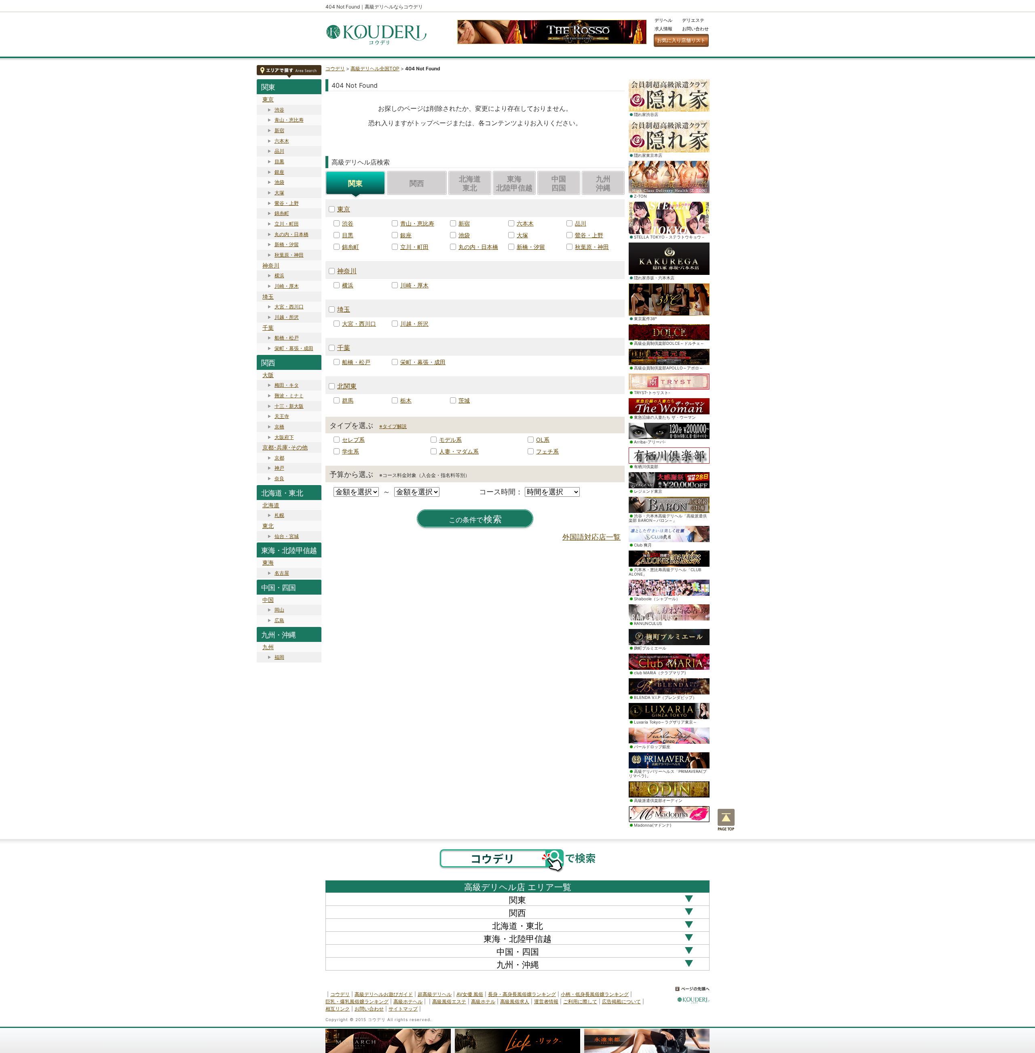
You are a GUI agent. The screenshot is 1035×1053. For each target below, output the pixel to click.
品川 (279, 151)
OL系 (542, 439)
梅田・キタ (287, 385)
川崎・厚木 (287, 286)
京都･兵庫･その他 (285, 447)
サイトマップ (403, 1009)
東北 (268, 525)
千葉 (268, 327)
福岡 (279, 657)
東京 (268, 99)
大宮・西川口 (289, 307)
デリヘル (663, 20)
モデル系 (450, 439)
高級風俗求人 (514, 1001)
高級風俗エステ (449, 1001)
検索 (475, 519)
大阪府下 (284, 437)
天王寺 (282, 416)
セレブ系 (353, 439)
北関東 (347, 386)
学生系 (350, 451)
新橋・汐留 (287, 244)
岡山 (279, 610)
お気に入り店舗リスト (681, 40)
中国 (268, 599)
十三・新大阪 (289, 406)
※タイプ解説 (393, 426)
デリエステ (693, 20)
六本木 (282, 141)
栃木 (406, 400)
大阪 (268, 374)
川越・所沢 (287, 317)
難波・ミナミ (289, 396)
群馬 (347, 400)
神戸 (279, 468)
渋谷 (279, 110)
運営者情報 (546, 1001)
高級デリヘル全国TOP (375, 68)
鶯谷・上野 (287, 203)
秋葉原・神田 (289, 255)
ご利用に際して (580, 1001)
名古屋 (282, 573)
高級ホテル (483, 1001)
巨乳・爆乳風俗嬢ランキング (357, 1001)
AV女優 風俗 (469, 994)
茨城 (464, 400)
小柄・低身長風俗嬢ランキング (595, 994)
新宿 (279, 130)
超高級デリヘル (435, 994)
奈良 (279, 478)
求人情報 (663, 29)
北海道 (270, 505)
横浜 (279, 275)
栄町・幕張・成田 (294, 348)
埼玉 (268, 296)
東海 (268, 562)
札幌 (279, 515)
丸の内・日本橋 (291, 234)
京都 (279, 458)
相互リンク (337, 1009)
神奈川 (270, 265)
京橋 (279, 427)
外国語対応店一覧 (591, 537)
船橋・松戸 (287, 338)
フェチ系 (547, 451)
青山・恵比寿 (289, 120)
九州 (268, 647)
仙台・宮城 (287, 536)
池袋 (279, 182)
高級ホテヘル (407, 1001)
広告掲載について (621, 1001)
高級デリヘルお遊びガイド (384, 994)
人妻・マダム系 (459, 451)
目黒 (279, 161)
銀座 (279, 172)
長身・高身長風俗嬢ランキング (522, 994)
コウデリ (335, 68)
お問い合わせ (695, 29)
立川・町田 (287, 224)
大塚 (279, 193)
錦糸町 (282, 213)
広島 (279, 620)
